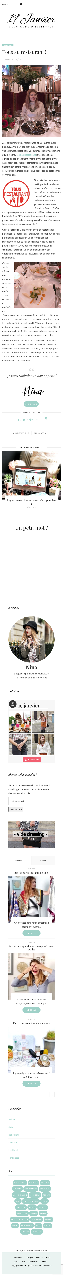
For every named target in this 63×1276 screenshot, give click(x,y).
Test (39, 1226)
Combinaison (20, 1195)
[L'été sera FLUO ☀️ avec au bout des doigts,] (20, 722)
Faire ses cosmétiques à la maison (31, 1023)
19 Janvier (31, 20)
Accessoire (20, 1183)
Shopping (37, 1219)
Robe (43, 1213)
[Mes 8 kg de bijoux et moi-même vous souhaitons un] (20, 744)
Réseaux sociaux (20, 1219)
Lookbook (13, 1150)
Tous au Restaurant (26, 154)
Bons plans (8, 45)
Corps (47, 1195)
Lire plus (31, 933)
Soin (15, 1226)
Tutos (48, 1226)
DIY (18, 1201)
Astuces (31, 869)
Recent (43, 860)
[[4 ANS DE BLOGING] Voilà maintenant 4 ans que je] (43, 722)
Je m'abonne (16, 809)
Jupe (45, 1201)
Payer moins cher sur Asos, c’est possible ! (31, 502)
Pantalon (22, 1213)
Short (49, 1219)
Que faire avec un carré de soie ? (31, 872)
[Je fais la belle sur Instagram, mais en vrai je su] (43, 744)
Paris (34, 1213)
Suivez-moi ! (33, 759)
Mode (32, 1207)
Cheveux (45, 1189)
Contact (44, 1261)
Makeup (21, 1207)
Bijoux (45, 1183)
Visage (26, 1232)
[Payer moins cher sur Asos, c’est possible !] (31, 475)
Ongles (43, 1207)
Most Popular (20, 860)
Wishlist (37, 1232)
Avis (10, 1127)
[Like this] (43, 419)
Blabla (18, 1189)
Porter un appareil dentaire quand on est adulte (32, 948)
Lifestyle (31, 942)
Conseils (35, 1195)
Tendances (13, 1157)
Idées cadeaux (31, 1201)
